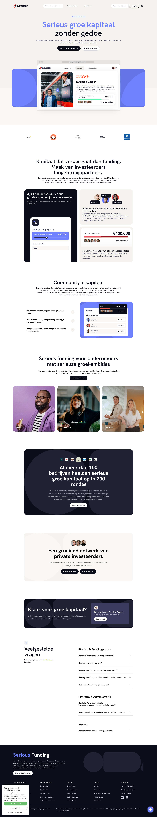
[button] (105, 655)
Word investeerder (127, 786)
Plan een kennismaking (22, 773)
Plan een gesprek (88, 571)
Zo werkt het (44, 786)
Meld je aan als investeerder (69, 48)
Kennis (86, 6)
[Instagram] (127, 798)
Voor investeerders (119, 6)
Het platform (71, 801)
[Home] (20, 6)
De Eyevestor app (73, 797)
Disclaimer (97, 801)
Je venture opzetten (46, 797)
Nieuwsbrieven (126, 793)
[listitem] (34, 409)
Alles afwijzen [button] (15, 808)
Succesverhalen (72, 6)
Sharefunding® (45, 793)
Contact (96, 786)
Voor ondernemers (51, 6)
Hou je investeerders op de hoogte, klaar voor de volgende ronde (46, 329)
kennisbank (47, 660)
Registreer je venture (128, 790)
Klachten (97, 790)
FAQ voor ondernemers (47, 801)
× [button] (27, 786)
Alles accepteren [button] (15, 803)
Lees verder (14, 800)
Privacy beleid (98, 797)
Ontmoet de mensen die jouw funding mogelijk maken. (45, 312)
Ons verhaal (71, 786)
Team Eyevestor (72, 790)
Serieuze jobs (71, 793)
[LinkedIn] (122, 798)
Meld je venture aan (90, 48)
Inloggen (134, 6)
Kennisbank (44, 790)
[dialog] (15, 800)
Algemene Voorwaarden (102, 793)
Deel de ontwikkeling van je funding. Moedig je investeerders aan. (45, 320)
